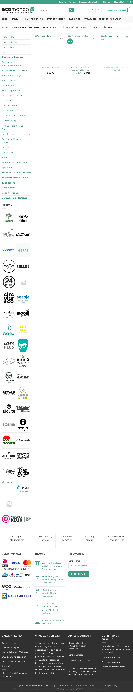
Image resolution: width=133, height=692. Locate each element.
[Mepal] (23, 250)
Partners (72, 2)
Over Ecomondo (56, 19)
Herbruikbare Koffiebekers (15, 652)
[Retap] (23, 488)
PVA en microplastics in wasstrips (53, 622)
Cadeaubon (75, 19)
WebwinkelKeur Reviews (70, 689)
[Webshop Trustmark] (16, 518)
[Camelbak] (23, 266)
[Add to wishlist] (61, 38)
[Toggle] (29, 47)
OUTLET (6, 147)
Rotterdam (8, 152)
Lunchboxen (8, 134)
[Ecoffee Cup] (9, 266)
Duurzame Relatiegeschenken (12, 64)
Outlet (117, 19)
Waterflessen (9, 188)
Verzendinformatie (111, 657)
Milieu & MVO (119, 2)
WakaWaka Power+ (50, 68)
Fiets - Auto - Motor (12, 95)
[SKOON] (9, 504)
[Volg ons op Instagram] (130, 2)
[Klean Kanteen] (23, 218)
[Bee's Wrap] (23, 361)
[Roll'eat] (23, 234)
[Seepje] (23, 298)
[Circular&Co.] (9, 298)
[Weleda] (9, 329)
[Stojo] (23, 424)
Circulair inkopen (10, 648)
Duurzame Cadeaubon (14, 661)
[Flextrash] (23, 440)
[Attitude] (9, 456)
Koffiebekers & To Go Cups (12, 127)
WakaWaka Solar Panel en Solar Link (116, 69)
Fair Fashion (8, 85)
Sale (5, 157)
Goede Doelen (9, 105)
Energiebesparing (11, 75)
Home (5, 27)
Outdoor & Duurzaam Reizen (13, 141)
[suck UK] (7, 486)
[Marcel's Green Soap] (23, 377)
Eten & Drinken (10, 80)
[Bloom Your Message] (23, 314)
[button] (92, 10)
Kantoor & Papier (10, 121)
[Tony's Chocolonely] (23, 456)
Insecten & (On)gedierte (14, 115)
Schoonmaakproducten (14, 162)
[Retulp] (9, 393)
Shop (5, 19)
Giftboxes (7, 100)
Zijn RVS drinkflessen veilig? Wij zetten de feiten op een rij (52, 566)
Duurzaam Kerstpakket (89, 2)
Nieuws (106, 2)
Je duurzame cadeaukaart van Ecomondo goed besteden (50, 608)
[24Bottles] (9, 282)
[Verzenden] (71, 10)
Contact (103, 19)
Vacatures (90, 19)
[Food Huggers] (9, 440)
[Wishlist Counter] (99, 10)
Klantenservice (34, 19)
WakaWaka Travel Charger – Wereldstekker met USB (83, 69)
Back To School (10, 42)
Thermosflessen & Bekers (15, 177)
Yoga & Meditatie (10, 193)
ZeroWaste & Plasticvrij (15, 198)
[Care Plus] (9, 345)
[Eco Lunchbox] (9, 234)
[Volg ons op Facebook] (127, 2)
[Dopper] (9, 250)
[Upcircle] (9, 361)
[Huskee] (9, 314)
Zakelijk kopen (9, 643)
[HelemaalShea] (9, 472)
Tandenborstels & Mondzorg (16, 173)
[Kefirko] (23, 408)
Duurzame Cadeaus (13, 57)
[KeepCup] (23, 345)
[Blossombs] (23, 282)
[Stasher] (9, 424)
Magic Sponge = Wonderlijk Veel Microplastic (49, 593)
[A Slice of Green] (23, 393)
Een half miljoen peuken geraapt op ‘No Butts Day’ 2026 (53, 579)
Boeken (6, 52)
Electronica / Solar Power (15, 70)
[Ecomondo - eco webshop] (18, 10)
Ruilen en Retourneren (114, 667)
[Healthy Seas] (23, 472)
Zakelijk (62, 2)
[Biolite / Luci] (9, 408)
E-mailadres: (74, 561)
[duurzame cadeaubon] (16, 587)
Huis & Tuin (8, 110)
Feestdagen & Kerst (12, 90)
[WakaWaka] (23, 329)
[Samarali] (9, 377)
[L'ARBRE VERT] (9, 218)
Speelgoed (7, 167)
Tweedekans (8, 183)
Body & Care (8, 47)
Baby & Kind (8, 37)
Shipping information (113, 662)
